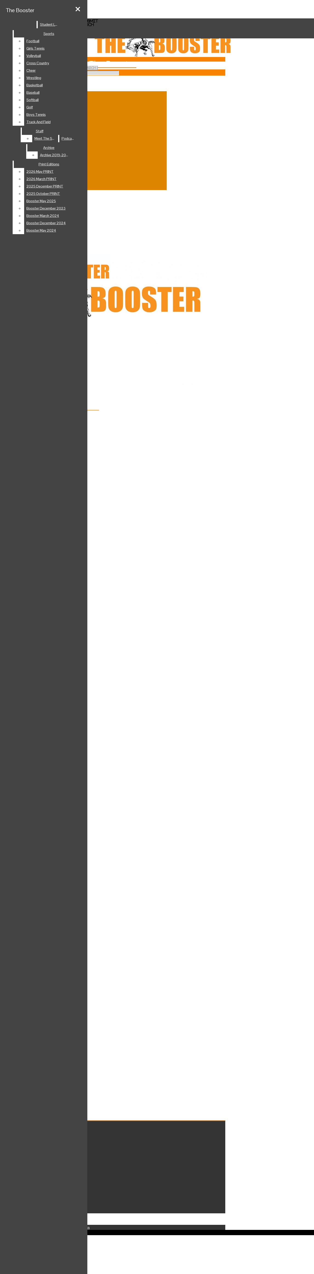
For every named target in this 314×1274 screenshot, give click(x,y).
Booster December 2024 (46, 223)
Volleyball (33, 55)
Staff (39, 131)
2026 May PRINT (40, 171)
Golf (29, 107)
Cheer (31, 70)
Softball (32, 99)
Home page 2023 (24, 12)
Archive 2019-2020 (55, 155)
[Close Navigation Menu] (78, 9)
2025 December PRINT (44, 186)
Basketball (34, 85)
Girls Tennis (35, 48)
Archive (48, 147)
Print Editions (49, 164)
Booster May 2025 (41, 201)
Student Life (49, 24)
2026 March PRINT (41, 178)
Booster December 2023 (46, 208)
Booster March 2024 (42, 215)
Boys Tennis (36, 114)
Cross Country (37, 63)
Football (32, 41)
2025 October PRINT (43, 193)
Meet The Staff (45, 138)
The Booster (20, 10)
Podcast (68, 138)
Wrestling (33, 77)
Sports (48, 33)
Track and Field (38, 121)
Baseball (33, 92)
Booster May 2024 (41, 230)
